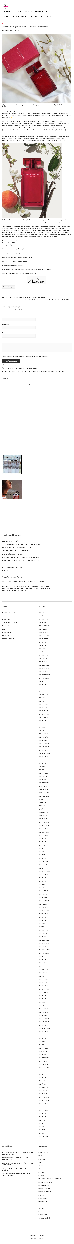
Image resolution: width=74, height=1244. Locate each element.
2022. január (42, 740)
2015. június (42, 999)
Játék (40, 1169)
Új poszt (41, 1211)
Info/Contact (46, 16)
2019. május (42, 845)
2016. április (42, 966)
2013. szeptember (44, 1067)
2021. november (43, 747)
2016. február (43, 973)
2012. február (43, 1130)
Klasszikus (41, 1175)
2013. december (43, 1058)
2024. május (42, 648)
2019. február (43, 855)
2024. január (42, 662)
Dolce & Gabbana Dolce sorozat (19, 584)
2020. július (42, 799)
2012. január (42, 1133)
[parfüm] (12, 489)
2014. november (43, 1022)
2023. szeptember (44, 675)
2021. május (42, 766)
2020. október (43, 789)
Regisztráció (6, 632)
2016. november (43, 943)
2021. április (42, 770)
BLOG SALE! (5, 570)
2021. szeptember (44, 753)
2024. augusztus (44, 639)
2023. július (42, 681)
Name (3, 316)
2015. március (43, 1009)
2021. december (43, 743)
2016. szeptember (44, 950)
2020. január (42, 819)
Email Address (6, 324)
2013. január (42, 1094)
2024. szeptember (44, 635)
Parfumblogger (6, 586)
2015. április (42, 1005)
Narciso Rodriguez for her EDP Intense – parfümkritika (16, 1159)
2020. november (43, 786)
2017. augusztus (44, 914)
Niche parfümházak (45, 1182)
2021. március (43, 773)
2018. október (43, 868)
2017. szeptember (44, 910)
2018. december (43, 861)
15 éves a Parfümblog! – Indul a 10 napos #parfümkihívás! (31, 586)
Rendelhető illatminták (10, 541)
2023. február (43, 698)
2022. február (43, 737)
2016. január (42, 976)
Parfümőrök (42, 1205)
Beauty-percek (34, 16)
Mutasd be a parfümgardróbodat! (15, 16)
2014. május (42, 1041)
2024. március (43, 655)
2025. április (42, 616)
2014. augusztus (44, 1031)
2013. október (43, 1064)
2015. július (42, 995)
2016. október (43, 946)
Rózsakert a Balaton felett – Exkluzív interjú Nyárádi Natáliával (47, 300)
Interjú (40, 1165)
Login (4, 629)
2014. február (43, 1051)
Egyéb (40, 1156)
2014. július (42, 1035)
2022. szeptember (44, 714)
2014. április (42, 1045)
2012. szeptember (44, 1107)
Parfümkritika (8, 11)
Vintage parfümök (44, 1218)
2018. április (42, 887)
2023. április (42, 691)
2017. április (42, 927)
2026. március (43, 612)
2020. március (43, 812)
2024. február (43, 658)
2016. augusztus (44, 953)
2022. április (42, 730)
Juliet (32, 1238)
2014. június (42, 1038)
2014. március (43, 1048)
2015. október (43, 986)
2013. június (42, 1077)
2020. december (43, 783)
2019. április (42, 848)
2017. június (42, 920)
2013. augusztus (44, 1071)
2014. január (42, 1054)
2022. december (43, 704)
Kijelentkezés (6, 626)
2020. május (42, 806)
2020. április (42, 809)
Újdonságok (27, 11)
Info (39, 1162)
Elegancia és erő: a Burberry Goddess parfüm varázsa (20, 560)
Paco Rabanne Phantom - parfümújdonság (16, 547)
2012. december (43, 1097)
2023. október (43, 671)
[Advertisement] (12, 419)
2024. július (42, 642)
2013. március (43, 1087)
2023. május (42, 688)
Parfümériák (42, 1195)
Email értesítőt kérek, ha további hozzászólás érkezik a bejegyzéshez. (23, 365)
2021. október (43, 750)
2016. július (42, 956)
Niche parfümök (43, 1185)
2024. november (43, 629)
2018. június (42, 881)
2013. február (43, 1090)
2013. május (42, 1081)
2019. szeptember (44, 832)
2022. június (42, 724)
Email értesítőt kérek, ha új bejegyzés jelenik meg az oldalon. (20, 368)
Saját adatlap (7, 635)
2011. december (43, 1136)
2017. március (43, 930)
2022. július (42, 721)
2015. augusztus (44, 992)
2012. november (43, 1100)
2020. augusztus (44, 796)
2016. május (42, 963)
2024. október (43, 632)
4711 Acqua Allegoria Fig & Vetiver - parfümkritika (19, 564)
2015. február (43, 1012)
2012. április (42, 1123)
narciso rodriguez (8, 287)
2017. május (42, 923)
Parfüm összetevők (45, 1192)
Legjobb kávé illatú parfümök (12, 567)
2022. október (43, 711)
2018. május (42, 884)
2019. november (43, 825)
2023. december (43, 665)
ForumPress (6, 619)
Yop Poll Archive (8, 639)
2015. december (43, 979)
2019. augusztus (44, 835)
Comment (4, 341)
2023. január (42, 701)
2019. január (42, 858)
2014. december (43, 1018)
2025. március (43, 619)
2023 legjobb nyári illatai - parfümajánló (16, 551)
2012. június (42, 1117)
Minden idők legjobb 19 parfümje (13, 554)
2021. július (42, 760)
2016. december (43, 940)
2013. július (42, 1074)
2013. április (42, 1084)
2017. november (43, 904)
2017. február (43, 933)
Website (4, 332)
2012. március (43, 1126)
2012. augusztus (44, 1110)
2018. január (42, 897)
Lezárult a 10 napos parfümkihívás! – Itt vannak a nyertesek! (25, 297)
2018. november (43, 865)
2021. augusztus (44, 757)
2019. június (42, 842)
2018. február (43, 894)
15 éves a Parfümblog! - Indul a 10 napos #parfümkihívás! (21, 544)
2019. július (42, 838)
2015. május (42, 1002)
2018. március (43, 891)
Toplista (18, 11)
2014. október (43, 1025)
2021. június (42, 763)
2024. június (42, 645)
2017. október (43, 907)
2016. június (42, 959)
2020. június (42, 802)
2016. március (43, 969)
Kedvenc (41, 1172)
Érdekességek (42, 1159)
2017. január (42, 937)
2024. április (42, 652)
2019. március (43, 851)
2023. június (42, 684)
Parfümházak (43, 1198)
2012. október (43, 1103)
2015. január (42, 1015)
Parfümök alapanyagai (18, 590)
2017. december (43, 901)
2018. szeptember (44, 871)
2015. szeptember (44, 989)
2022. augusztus (44, 717)
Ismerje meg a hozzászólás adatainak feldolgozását (55, 371)
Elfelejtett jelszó (8, 612)
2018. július (42, 878)
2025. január (42, 622)
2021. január (42, 779)
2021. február (43, 776)
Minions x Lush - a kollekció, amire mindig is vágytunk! (20, 557)
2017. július (42, 917)
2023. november (43, 668)
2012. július (42, 1113)
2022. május (42, 727)
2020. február (43, 815)
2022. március (43, 734)
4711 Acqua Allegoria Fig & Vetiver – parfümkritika (26, 582)
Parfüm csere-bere (40, 11)
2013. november (43, 1061)
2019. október (43, 829)
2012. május (42, 1120)
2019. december (43, 822)
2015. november (43, 982)
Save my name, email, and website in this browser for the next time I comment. (26, 356)
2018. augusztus (44, 874)
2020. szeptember (44, 793)
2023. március (43, 694)
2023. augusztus (44, 678)
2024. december (43, 626)
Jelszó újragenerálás (9, 622)
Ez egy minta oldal (8, 616)
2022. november (43, 707)
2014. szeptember (44, 1028)
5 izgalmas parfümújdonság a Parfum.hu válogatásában (16, 1174)
